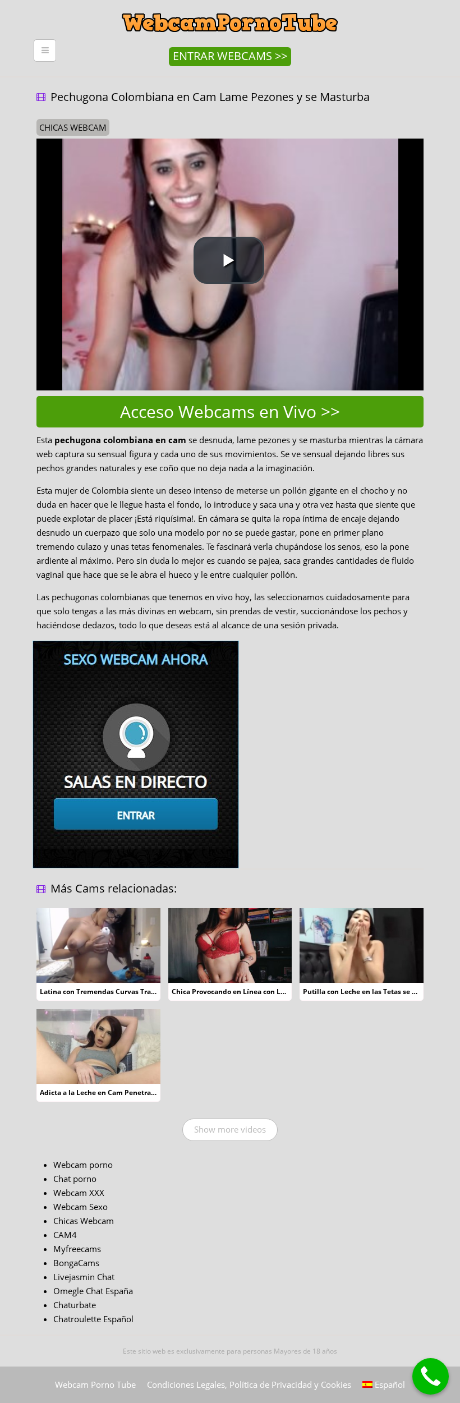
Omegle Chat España (93, 1290)
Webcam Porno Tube (95, 1384)
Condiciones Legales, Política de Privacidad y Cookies (249, 1384)
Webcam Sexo (80, 1206)
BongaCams (76, 1262)
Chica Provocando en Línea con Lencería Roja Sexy (255, 991)
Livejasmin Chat (83, 1276)
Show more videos (230, 1129)
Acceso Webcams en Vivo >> (230, 411)
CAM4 (65, 1234)
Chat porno (74, 1178)
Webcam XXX (78, 1192)
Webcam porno (83, 1164)
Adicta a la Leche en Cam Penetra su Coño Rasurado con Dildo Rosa (151, 1092)
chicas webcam (73, 127)
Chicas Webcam (83, 1220)
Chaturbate (74, 1304)
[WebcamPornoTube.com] (230, 8)
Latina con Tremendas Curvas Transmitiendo (115, 991)
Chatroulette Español (93, 1318)
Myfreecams (77, 1248)
